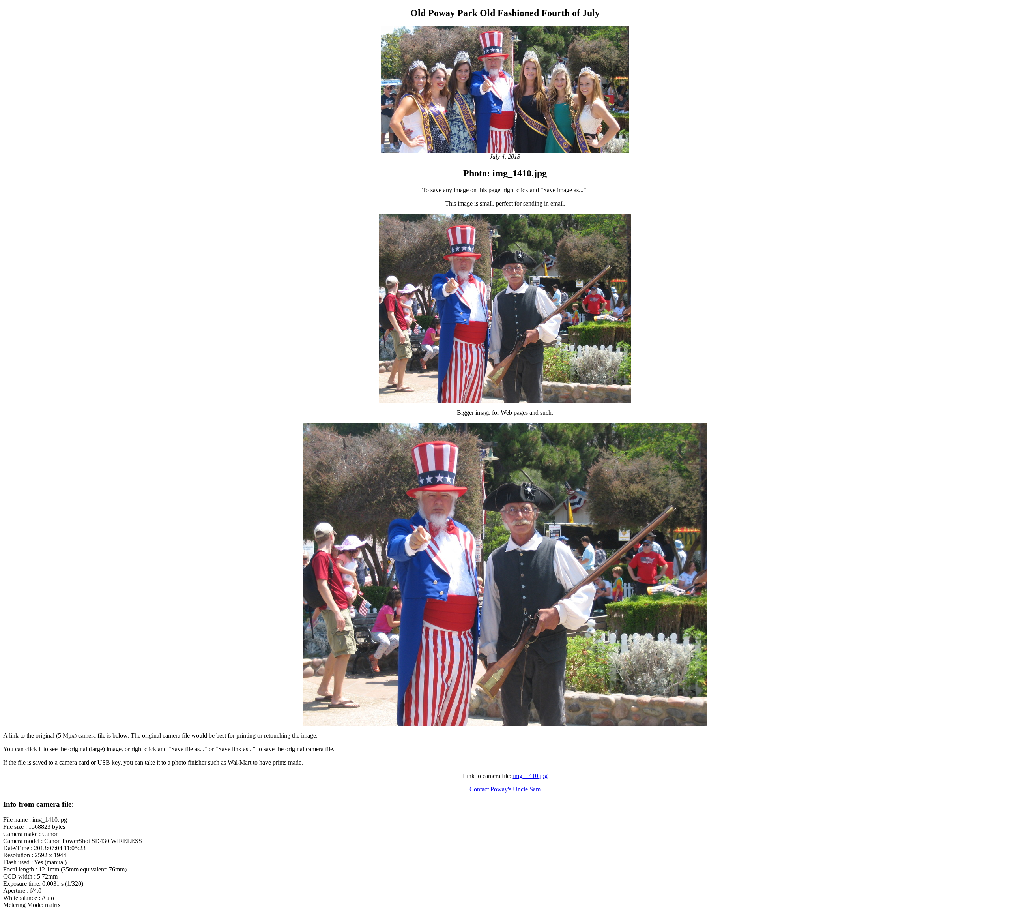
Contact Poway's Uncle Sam (505, 789)
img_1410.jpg (530, 775)
